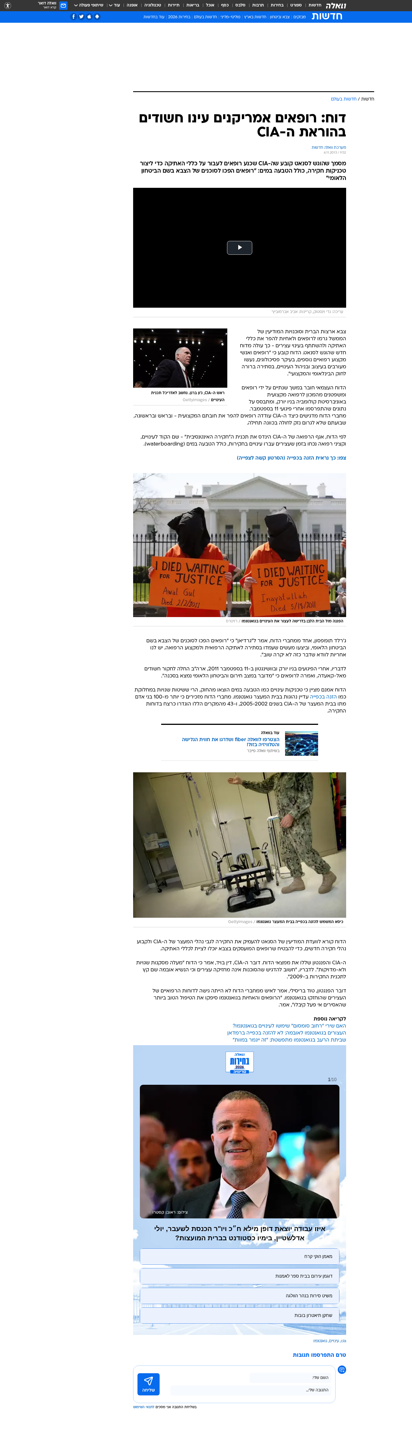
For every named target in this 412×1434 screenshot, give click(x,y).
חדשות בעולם (205, 17)
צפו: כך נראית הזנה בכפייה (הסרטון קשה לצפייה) (291, 458)
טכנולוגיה (152, 5)
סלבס (240, 5)
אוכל (210, 5)
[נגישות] (7, 5)
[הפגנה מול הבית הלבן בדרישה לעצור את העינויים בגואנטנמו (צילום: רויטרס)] (239, 549)
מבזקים (299, 17)
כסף (225, 5)
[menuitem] (311, 6)
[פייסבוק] (73, 16)
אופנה (132, 5)
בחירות (277, 5)
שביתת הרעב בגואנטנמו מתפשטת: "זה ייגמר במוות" (289, 1040)
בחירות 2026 (179, 17)
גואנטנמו (320, 1341)
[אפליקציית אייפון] (89, 16)
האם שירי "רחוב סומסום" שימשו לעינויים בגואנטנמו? (289, 1026)
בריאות (192, 5)
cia (343, 1341)
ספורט (296, 5)
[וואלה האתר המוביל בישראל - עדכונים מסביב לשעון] (336, 5)
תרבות (258, 5)
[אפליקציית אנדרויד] (97, 16)
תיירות (174, 5)
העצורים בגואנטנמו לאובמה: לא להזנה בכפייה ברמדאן (286, 1033)
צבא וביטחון (280, 17)
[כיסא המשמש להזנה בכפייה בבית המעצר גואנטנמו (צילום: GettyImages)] (239, 849)
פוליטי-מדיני (230, 17)
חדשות (315, 5)
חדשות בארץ (255, 17)
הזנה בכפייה (323, 697)
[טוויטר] (81, 16)
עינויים (334, 1341)
